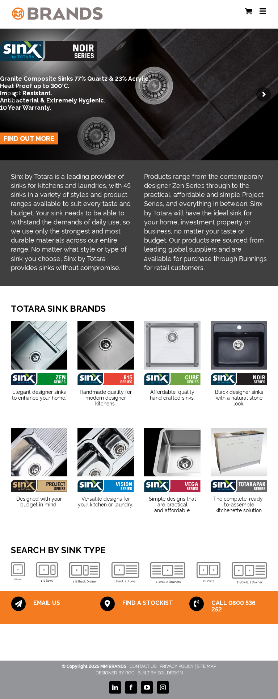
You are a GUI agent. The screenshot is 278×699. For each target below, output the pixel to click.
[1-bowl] (18, 571)
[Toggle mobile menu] (263, 11)
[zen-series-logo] (39, 379)
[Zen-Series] (39, 345)
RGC (129, 672)
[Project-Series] (39, 486)
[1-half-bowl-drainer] (84, 572)
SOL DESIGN (170, 672)
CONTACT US (143, 666)
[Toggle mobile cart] (248, 11)
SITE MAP (206, 666)
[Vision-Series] (105, 452)
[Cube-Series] (172, 345)
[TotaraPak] (239, 452)
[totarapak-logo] (239, 486)
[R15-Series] (105, 345)
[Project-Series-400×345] (39, 452)
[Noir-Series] (239, 379)
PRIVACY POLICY (177, 666)
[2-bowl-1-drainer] (249, 572)
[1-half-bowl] (47, 572)
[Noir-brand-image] (239, 345)
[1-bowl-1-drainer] (125, 572)
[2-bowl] (208, 572)
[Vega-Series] (172, 452)
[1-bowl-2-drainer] (167, 572)
